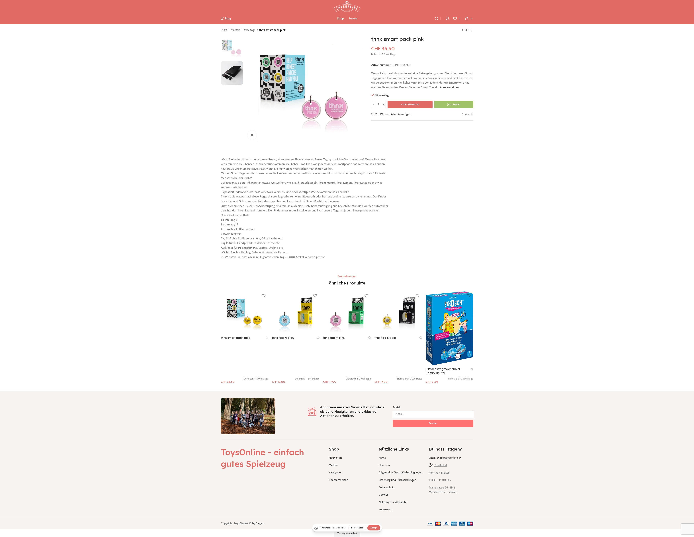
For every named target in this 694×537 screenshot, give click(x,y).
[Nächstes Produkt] (471, 30)
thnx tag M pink (334, 338)
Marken (235, 30)
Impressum (385, 509)
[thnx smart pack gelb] (244, 312)
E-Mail (397, 407)
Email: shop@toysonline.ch (445, 457)
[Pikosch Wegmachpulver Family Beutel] (449, 328)
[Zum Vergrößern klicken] (252, 135)
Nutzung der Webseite (393, 502)
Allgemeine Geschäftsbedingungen (401, 472)
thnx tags (249, 30)
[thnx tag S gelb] (398, 312)
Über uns (384, 465)
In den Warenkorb (410, 104)
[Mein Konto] (447, 18)
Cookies (383, 494)
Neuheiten (335, 457)
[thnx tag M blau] (296, 312)
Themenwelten (338, 480)
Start (224, 30)
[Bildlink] (248, 415)
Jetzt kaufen (453, 104)
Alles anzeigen (449, 87)
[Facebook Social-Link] (472, 114)
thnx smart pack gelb (235, 338)
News (382, 457)
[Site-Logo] (347, 6)
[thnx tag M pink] (347, 312)
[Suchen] (436, 18)
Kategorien (335, 472)
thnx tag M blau (283, 338)
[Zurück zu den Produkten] (467, 30)
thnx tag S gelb (385, 338)
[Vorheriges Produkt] (462, 30)
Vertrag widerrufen (347, 533)
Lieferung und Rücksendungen (397, 480)
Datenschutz (387, 487)
